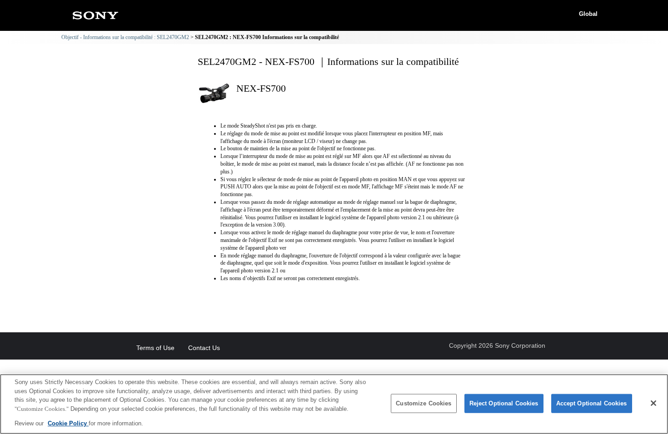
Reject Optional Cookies (503, 403)
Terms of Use (155, 348)
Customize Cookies (423, 403)
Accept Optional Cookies (591, 403)
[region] (334, 404)
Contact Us (204, 348)
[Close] (653, 403)
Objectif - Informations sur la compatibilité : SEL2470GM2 (125, 37)
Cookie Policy (68, 423)
